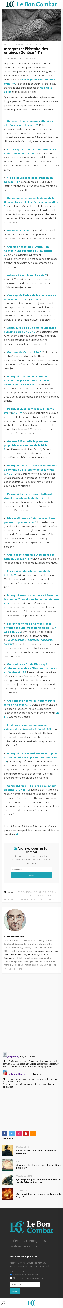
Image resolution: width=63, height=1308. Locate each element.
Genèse (8, 896)
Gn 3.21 (9, 473)
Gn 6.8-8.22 (44, 729)
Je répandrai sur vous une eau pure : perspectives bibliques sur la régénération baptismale (31, 954)
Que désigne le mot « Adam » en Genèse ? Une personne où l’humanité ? (28, 250)
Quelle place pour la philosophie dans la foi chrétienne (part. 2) (38, 1181)
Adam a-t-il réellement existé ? (27, 275)
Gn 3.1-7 (17, 413)
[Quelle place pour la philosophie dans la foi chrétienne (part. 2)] (7, 1179)
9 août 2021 (21, 1161)
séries (42, 899)
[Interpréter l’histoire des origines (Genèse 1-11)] (31, 920)
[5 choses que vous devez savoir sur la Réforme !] (7, 1150)
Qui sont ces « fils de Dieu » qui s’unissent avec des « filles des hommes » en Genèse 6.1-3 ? (30, 668)
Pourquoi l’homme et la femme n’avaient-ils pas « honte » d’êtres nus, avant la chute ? (28, 380)
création (50, 892)
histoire (17, 896)
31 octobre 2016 (22, 1147)
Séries (27, 44)
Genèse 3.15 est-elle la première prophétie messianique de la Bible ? (26, 445)
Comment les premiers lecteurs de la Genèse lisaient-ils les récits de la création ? (31, 202)
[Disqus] (32, 1010)
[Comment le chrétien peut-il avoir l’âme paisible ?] (7, 1165)
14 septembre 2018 (24, 1176)
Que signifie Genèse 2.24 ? (24, 352)
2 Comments (30, 58)
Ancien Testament (13, 44)
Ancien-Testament (27, 892)
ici (16, 834)
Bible (41, 892)
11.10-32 (16, 631)
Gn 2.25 (29, 384)
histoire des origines (34, 896)
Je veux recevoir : (17, 1271)
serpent (50, 899)
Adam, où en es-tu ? (20, 230)
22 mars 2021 (22, 1190)
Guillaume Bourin (15, 58)
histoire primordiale (26, 899)
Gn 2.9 (34, 299)
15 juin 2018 (37, 44)
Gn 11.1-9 (24, 790)
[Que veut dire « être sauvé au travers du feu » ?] (7, 1193)
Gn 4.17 (11, 575)
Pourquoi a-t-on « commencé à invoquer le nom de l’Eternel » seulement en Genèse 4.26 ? (31, 599)
